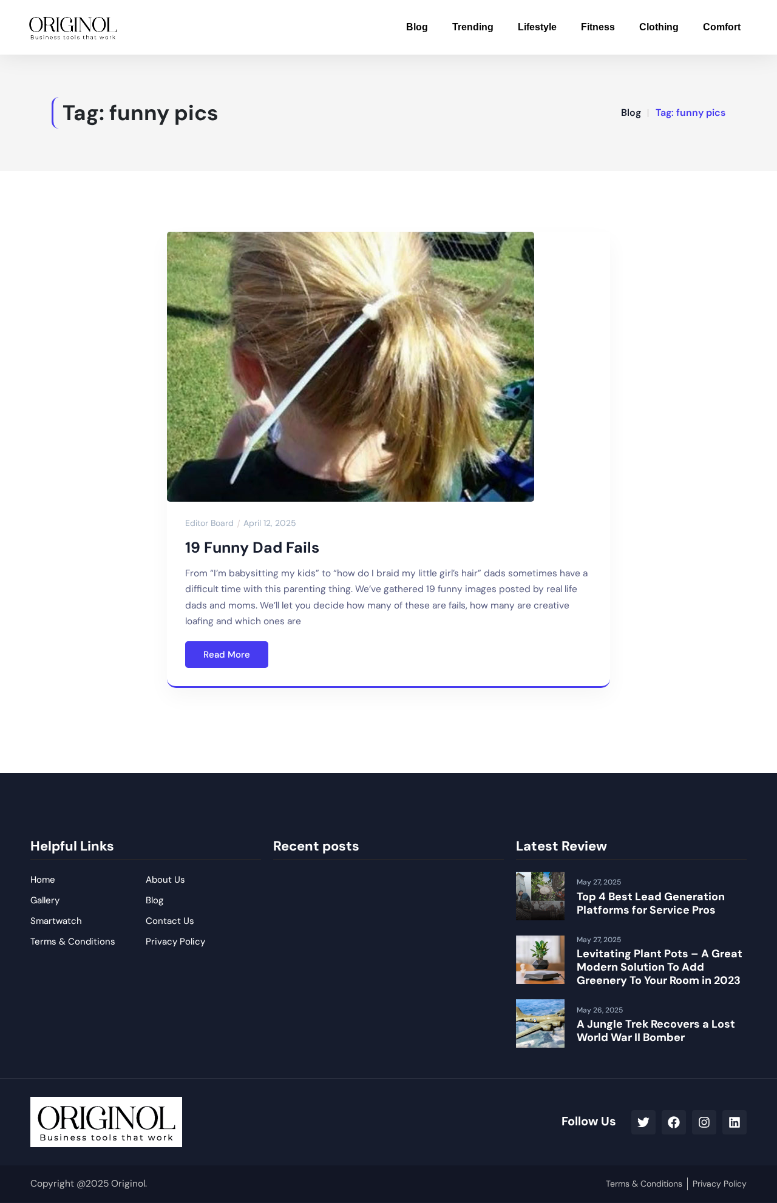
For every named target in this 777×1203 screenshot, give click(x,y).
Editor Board (209, 522)
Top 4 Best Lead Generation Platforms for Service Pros (651, 903)
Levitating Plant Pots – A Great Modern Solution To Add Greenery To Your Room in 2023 (659, 966)
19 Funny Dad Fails (252, 547)
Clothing (659, 27)
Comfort (722, 27)
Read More (226, 655)
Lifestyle (537, 27)
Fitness (598, 27)
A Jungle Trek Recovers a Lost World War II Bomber (656, 1031)
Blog (417, 27)
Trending (473, 27)
